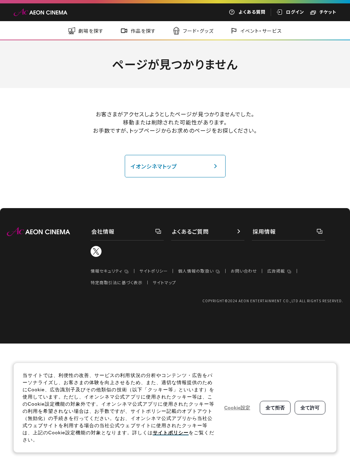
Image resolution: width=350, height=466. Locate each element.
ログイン (295, 12)
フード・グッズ (198, 30)
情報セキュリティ (106, 271)
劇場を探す (91, 30)
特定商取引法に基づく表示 (117, 282)
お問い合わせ (244, 271)
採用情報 (264, 231)
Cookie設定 (237, 407)
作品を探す (143, 30)
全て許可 (310, 407)
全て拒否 (275, 407)
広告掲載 (276, 271)
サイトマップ (164, 282)
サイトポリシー (153, 271)
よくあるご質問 (190, 231)
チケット (327, 12)
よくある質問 (252, 12)
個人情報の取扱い (195, 271)
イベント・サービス (261, 30)
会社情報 (103, 231)
